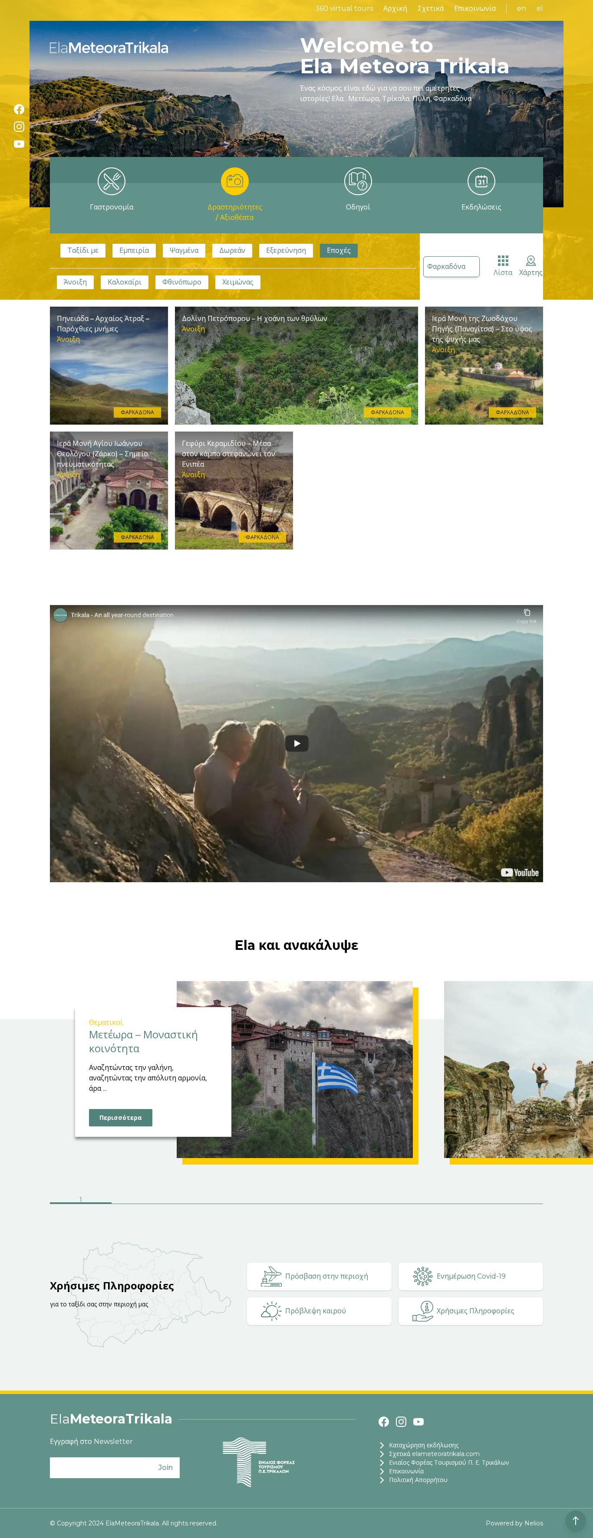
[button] (81, 1200)
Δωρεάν (232, 250)
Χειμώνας (238, 282)
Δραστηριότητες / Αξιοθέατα (235, 212)
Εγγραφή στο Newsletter (91, 1441)
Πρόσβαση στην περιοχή (326, 1276)
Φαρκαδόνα (446, 266)
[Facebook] (19, 109)
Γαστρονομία (111, 207)
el (540, 8)
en (521, 8)
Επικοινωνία (475, 8)
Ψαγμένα (184, 250)
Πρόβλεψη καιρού (315, 1311)
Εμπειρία (134, 250)
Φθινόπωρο (181, 282)
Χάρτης (531, 272)
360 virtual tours (344, 8)
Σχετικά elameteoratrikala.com (434, 1454)
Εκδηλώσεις (481, 207)
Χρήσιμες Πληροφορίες (475, 1311)
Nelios (533, 1523)
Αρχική (395, 8)
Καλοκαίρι (125, 282)
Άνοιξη (75, 282)
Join (165, 1467)
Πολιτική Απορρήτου (418, 1480)
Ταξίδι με (83, 250)
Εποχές (339, 250)
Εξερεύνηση (286, 250)
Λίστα (503, 272)
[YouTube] (19, 144)
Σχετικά (431, 8)
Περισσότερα (120, 1118)
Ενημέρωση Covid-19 (471, 1276)
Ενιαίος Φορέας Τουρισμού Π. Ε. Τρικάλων (449, 1462)
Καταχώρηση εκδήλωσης (423, 1445)
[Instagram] (19, 126)
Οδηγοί (358, 207)
